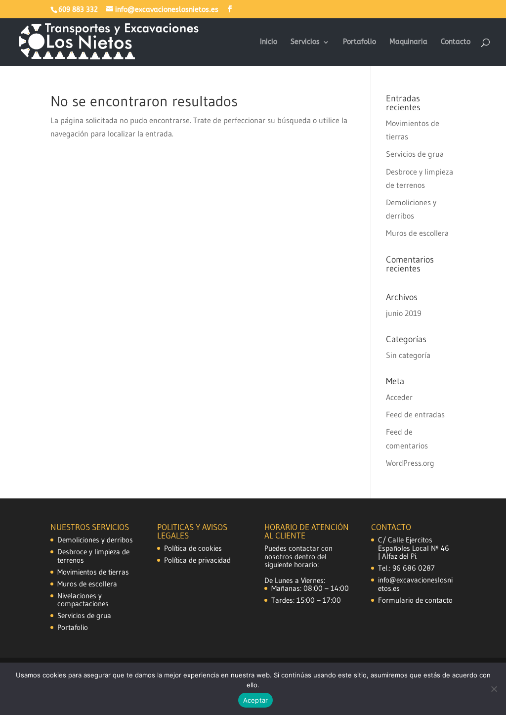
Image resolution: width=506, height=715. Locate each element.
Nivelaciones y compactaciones (83, 600)
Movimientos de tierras (93, 572)
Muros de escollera (417, 233)
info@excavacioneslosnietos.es (415, 584)
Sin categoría (408, 355)
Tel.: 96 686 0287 (406, 568)
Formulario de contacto (415, 600)
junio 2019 (404, 313)
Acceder (399, 397)
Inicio (268, 42)
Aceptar (255, 700)
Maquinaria (408, 42)
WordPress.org (410, 463)
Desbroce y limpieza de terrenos (93, 556)
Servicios (305, 42)
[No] (494, 689)
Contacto (455, 42)
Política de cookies (193, 548)
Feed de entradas (415, 414)
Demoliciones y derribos (95, 539)
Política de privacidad (197, 560)
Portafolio (359, 42)
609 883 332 (78, 9)
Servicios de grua (415, 154)
